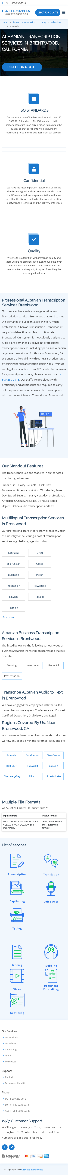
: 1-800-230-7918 (15, 3)
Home (5, 22)
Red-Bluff (11, 765)
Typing (8, 1055)
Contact (9, 1077)
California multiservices (32, 1169)
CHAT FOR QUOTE (48, 12)
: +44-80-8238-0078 (17, 1105)
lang (44, 22)
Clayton (53, 765)
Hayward (32, 765)
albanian (56, 22)
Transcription (12, 1037)
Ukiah (32, 776)
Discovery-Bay (11, 776)
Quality (34, 250)
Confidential (34, 180)
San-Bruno (53, 755)
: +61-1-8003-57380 (17, 1111)
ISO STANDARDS (34, 110)
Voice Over (10, 1062)
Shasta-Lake (53, 776)
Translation (11, 1043)
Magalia (11, 755)
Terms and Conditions (16, 1083)
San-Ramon (33, 755)
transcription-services (24, 22)
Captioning (11, 1049)
